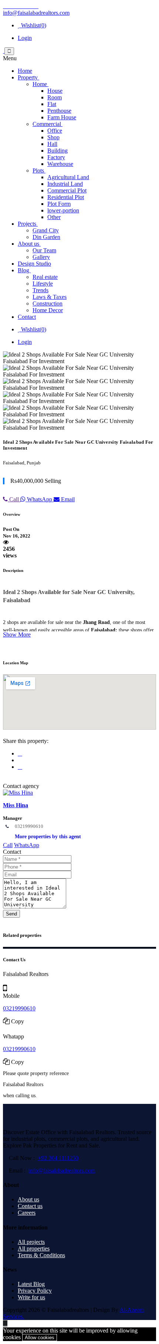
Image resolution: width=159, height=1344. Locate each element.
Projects (28, 224)
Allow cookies (39, 1337)
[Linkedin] (30, 6)
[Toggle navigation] (9, 51)
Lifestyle (43, 283)
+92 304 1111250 (58, 1158)
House (54, 91)
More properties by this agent (48, 836)
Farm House (61, 117)
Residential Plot (65, 197)
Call (14, 499)
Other (54, 217)
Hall (52, 144)
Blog (24, 270)
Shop (53, 137)
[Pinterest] (35, 6)
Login (25, 38)
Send (11, 914)
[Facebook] (6, 6)
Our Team (44, 250)
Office (54, 130)
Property (28, 77)
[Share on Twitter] (20, 767)
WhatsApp (40, 499)
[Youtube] (18, 6)
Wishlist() (33, 25)
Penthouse (59, 111)
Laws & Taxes (50, 297)
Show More (17, 634)
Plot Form (59, 204)
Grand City (46, 230)
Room (54, 97)
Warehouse (60, 164)
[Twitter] (12, 6)
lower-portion (63, 210)
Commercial (47, 124)
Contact (27, 317)
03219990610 (29, 826)
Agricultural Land (68, 177)
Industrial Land (65, 184)
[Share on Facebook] (20, 753)
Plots (39, 170)
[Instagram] (24, 6)
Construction (47, 303)
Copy (17, 1021)
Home (25, 71)
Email (67, 499)
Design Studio (34, 263)
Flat (51, 104)
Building (57, 150)
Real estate (45, 277)
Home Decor (48, 310)
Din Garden (46, 237)
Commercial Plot (67, 190)
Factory (56, 157)
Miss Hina (15, 805)
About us (29, 244)
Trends (40, 290)
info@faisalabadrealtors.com (36, 13)
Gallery (41, 257)
